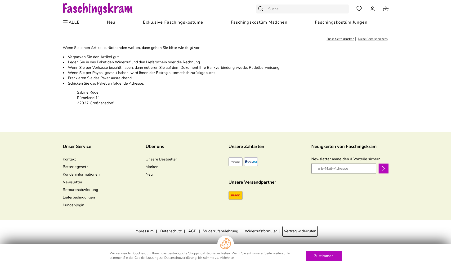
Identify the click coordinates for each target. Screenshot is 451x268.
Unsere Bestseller (161, 159)
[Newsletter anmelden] (383, 168)
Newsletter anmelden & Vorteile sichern (345, 159)
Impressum (144, 231)
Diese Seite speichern (373, 39)
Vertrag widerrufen (300, 231)
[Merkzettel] (359, 9)
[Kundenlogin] (372, 9)
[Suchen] (262, 8)
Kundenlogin (73, 205)
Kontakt (69, 159)
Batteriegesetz (75, 166)
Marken (152, 166)
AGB (192, 231)
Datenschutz (171, 231)
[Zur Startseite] (102, 9)
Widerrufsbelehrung (220, 231)
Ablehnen (227, 257)
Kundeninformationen (81, 174)
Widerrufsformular (261, 231)
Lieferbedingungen (79, 197)
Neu (149, 174)
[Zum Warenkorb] (385, 9)
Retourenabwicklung (80, 189)
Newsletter (72, 182)
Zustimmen (324, 256)
